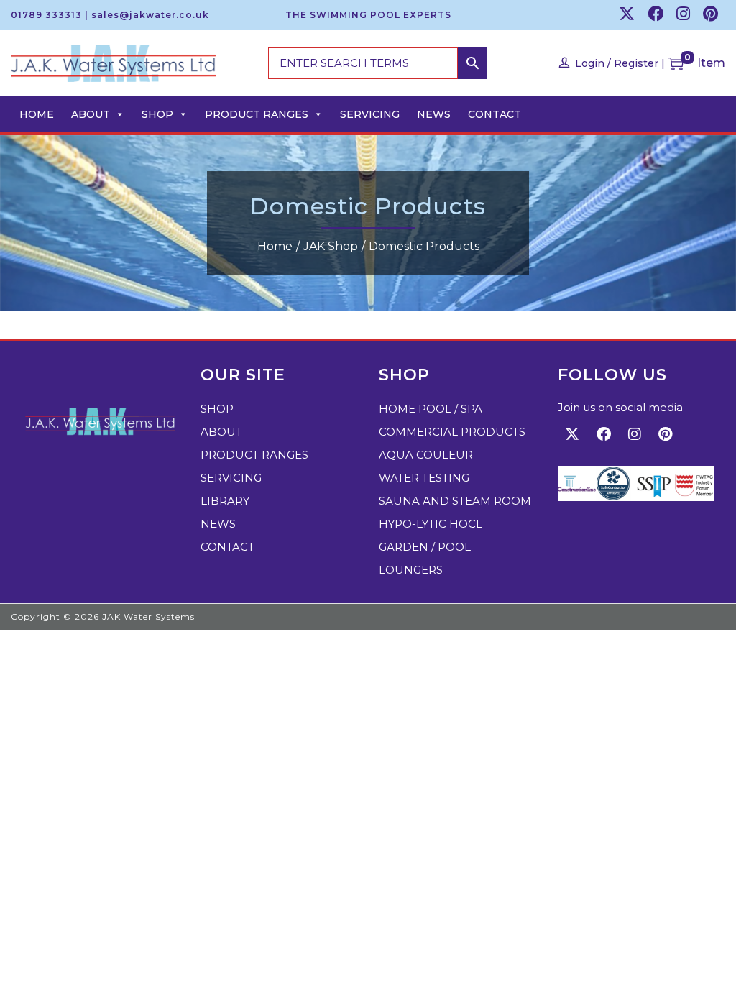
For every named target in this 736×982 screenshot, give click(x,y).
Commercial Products (452, 432)
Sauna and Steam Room (455, 501)
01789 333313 (46, 14)
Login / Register (616, 63)
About (90, 114)
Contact (494, 114)
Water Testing (424, 478)
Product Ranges (256, 114)
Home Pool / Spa (430, 409)
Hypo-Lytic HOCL (430, 524)
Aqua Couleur (426, 455)
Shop (157, 114)
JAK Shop (330, 246)
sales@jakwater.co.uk (150, 14)
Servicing (370, 114)
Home (36, 114)
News (434, 114)
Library (225, 501)
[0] (676, 63)
